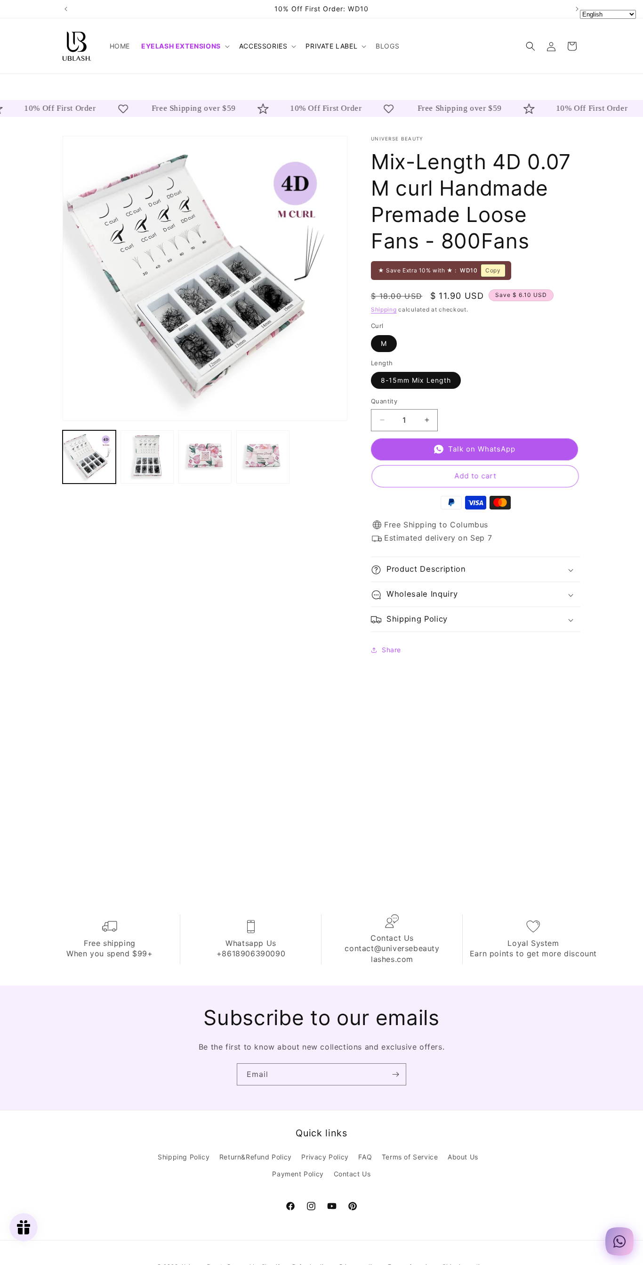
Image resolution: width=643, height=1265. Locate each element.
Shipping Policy (183, 1157)
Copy (492, 270)
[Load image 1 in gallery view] (89, 457)
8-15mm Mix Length (416, 380)
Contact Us (352, 1173)
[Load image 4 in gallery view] (262, 457)
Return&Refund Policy (255, 1157)
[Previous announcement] (66, 9)
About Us (463, 1157)
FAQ (365, 1157)
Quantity (384, 401)
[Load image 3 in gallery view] (205, 457)
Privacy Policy (324, 1157)
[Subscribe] (395, 1074)
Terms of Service (410, 1157)
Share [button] (391, 650)
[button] (184, 46)
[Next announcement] (577, 9)
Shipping (384, 309)
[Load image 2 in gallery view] (147, 457)
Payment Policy (297, 1173)
